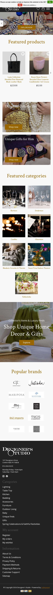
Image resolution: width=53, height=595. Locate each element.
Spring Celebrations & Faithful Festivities (21, 524)
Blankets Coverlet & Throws (14, 268)
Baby (4, 513)
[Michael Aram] (16, 406)
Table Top (7, 490)
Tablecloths (26, 297)
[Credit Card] (25, 591)
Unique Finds (8, 516)
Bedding (6, 498)
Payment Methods (10, 564)
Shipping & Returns (11, 568)
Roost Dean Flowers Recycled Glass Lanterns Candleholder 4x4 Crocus (39, 79)
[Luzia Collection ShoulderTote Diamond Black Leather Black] (13, 63)
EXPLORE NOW (26, 27)
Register (6, 535)
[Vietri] (16, 429)
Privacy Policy (8, 561)
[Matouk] (36, 395)
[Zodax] (36, 429)
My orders (7, 539)
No (20, 5)
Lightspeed (45, 587)
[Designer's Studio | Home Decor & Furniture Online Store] (11, 8)
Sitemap (6, 576)
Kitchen (5, 494)
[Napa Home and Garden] (36, 406)
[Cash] (22, 591)
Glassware (39, 239)
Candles (14, 239)
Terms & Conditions (11, 557)
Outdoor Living (9, 509)
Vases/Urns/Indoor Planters (39, 268)
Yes (50, 2)
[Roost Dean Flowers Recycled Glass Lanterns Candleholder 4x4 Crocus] (39, 63)
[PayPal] (30, 591)
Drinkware (39, 210)
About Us (6, 553)
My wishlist (7, 542)
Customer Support (11, 572)
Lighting (6, 486)
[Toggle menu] (48, 8)
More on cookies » (29, 5)
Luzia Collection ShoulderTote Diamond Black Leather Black (14, 79)
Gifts (4, 520)
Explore (26, 342)
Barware (14, 210)
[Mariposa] (16, 395)
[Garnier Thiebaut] (16, 384)
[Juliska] (36, 384)
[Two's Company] (35, 418)
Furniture (6, 505)
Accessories (7, 501)
